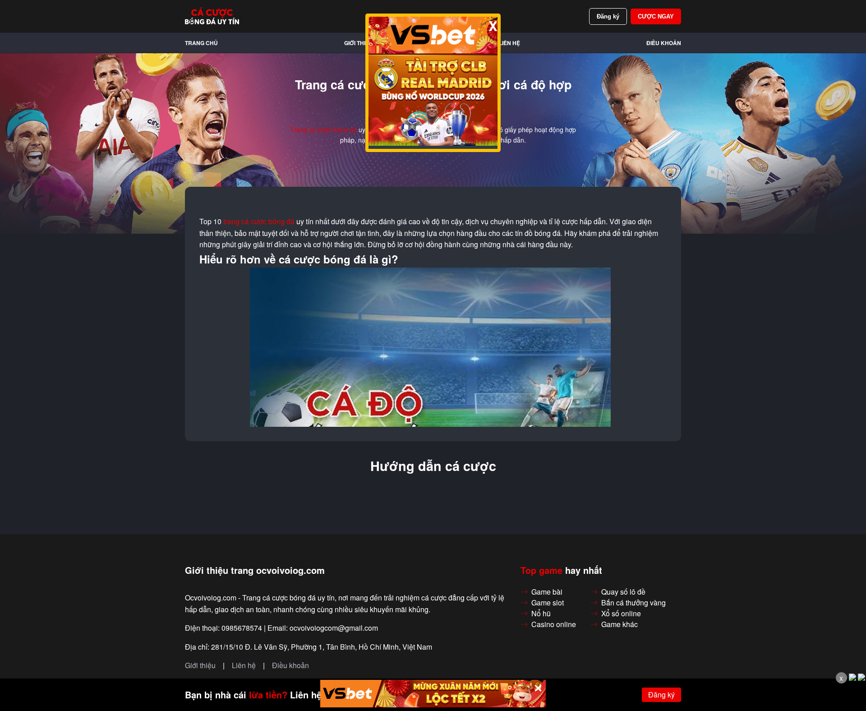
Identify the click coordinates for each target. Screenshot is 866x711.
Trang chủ (201, 43)
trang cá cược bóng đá (259, 221)
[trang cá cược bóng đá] (212, 16)
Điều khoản (663, 43)
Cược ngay (656, 16)
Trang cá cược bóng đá (323, 129)
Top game (541, 570)
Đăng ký (608, 16)
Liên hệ (509, 43)
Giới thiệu (358, 43)
